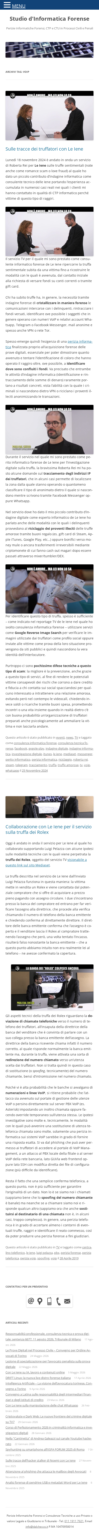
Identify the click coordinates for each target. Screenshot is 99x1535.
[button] (8, 5)
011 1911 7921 (74, 1521)
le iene (57, 754)
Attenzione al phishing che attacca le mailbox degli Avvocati (46, 1471)
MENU (19, 6)
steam (10, 765)
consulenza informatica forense (35, 743)
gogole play (36, 748)
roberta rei (80, 759)
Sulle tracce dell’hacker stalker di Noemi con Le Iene (41, 1460)
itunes (47, 754)
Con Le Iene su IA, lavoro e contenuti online (35, 1372)
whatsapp (12, 770)
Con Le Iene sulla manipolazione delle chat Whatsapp (42, 1405)
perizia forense (71, 1253)
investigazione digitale (27, 754)
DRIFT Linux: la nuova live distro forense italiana (38, 1378)
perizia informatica (44, 759)
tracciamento (38, 765)
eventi (60, 737)
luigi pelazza (44, 1253)
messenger (84, 754)
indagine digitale (57, 748)
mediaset (69, 754)
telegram (21, 765)
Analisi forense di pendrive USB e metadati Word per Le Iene (46, 1482)
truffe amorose (68, 765)
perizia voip (28, 1258)
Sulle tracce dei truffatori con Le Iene (44, 149)
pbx (56, 1253)
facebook (21, 748)
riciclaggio (65, 759)
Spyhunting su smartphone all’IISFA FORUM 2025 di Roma (45, 1449)
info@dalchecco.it (37, 1527)
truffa (52, 765)
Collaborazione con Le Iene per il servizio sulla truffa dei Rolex (49, 829)
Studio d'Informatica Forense (49, 18)
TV (76, 737)
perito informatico (18, 759)
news (69, 737)
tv (81, 765)
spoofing (43, 1258)
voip (87, 765)
